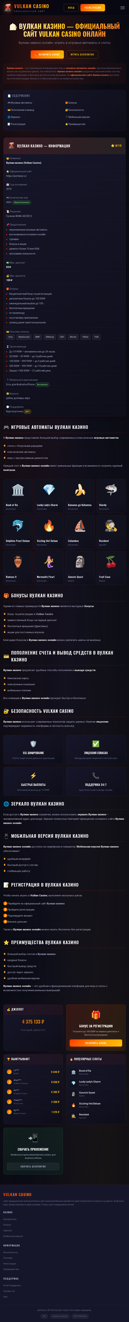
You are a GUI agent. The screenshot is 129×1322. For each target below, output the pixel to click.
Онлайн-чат (9, 1291)
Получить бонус (95, 1043)
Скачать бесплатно (33, 1166)
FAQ (5, 1297)
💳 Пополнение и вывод (21, 110)
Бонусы (7, 1224)
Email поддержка (12, 1285)
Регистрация (92, 7)
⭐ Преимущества (75, 124)
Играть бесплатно (82, 54)
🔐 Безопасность (74, 110)
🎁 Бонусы (71, 102)
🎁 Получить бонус (47, 54)
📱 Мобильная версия (77, 117)
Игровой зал (9, 1219)
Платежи (7, 1258)
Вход (71, 7)
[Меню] (123, 8)
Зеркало (7, 1230)
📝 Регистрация (16, 124)
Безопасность (10, 1252)
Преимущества (11, 1269)
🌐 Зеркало (14, 117)
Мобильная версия (13, 1236)
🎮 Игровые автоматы (20, 102)
